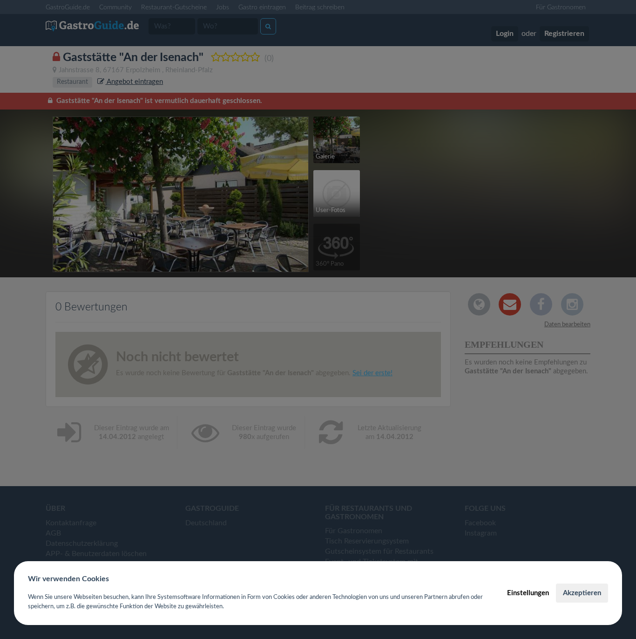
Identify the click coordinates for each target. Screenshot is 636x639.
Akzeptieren (582, 593)
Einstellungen (528, 593)
